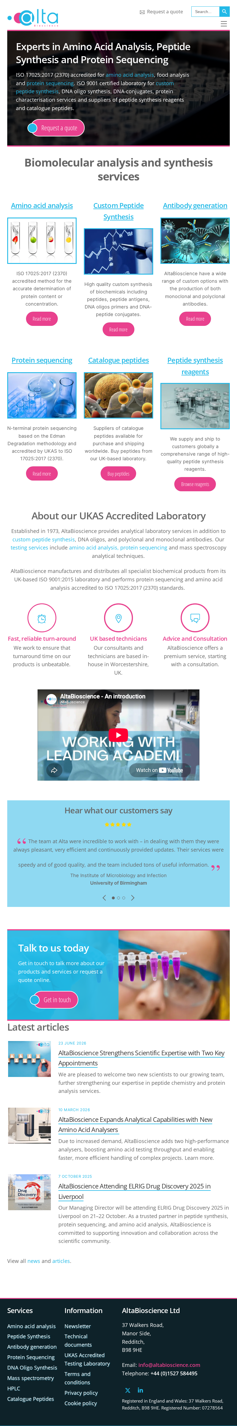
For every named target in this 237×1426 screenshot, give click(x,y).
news (33, 1260)
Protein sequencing (42, 360)
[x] (128, 1389)
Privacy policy (81, 1392)
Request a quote (164, 11)
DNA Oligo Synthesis (32, 1367)
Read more (42, 318)
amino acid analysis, (94, 547)
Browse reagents (195, 484)
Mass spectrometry (30, 1377)
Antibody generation (195, 205)
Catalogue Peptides (30, 1398)
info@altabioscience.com (169, 1364)
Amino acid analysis (42, 205)
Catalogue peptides (118, 360)
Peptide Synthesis (28, 1336)
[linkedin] (141, 1389)
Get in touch (57, 999)
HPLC (13, 1388)
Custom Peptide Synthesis (118, 210)
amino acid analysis (130, 74)
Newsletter (77, 1326)
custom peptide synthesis (43, 539)
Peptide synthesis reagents (195, 365)
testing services (29, 547)
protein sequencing (50, 83)
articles (61, 1260)
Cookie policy (80, 1403)
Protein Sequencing (31, 1357)
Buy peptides (118, 473)
